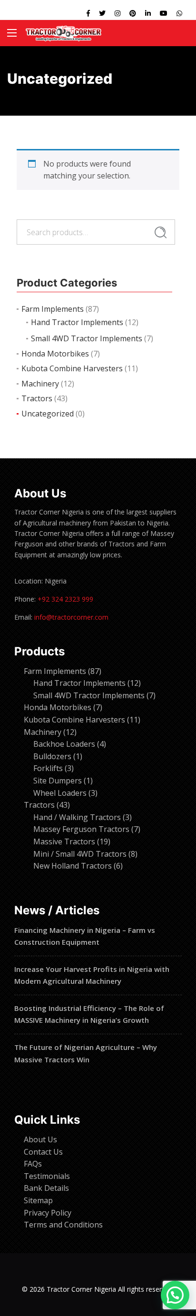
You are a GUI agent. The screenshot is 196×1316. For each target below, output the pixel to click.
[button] (175, 1295)
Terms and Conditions (63, 1224)
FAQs (33, 1163)
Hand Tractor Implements (77, 322)
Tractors (36, 398)
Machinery (40, 383)
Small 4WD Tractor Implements (86, 338)
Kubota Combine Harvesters (72, 368)
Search (161, 232)
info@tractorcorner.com (71, 617)
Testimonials (47, 1176)
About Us (40, 1139)
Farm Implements (52, 309)
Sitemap (38, 1200)
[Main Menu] (12, 33)
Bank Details (46, 1188)
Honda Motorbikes (55, 353)
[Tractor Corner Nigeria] (63, 33)
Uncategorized (47, 413)
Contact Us (43, 1152)
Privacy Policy (47, 1212)
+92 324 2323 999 (65, 599)
